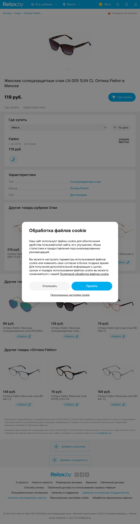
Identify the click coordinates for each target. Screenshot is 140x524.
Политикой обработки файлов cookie (84, 274)
